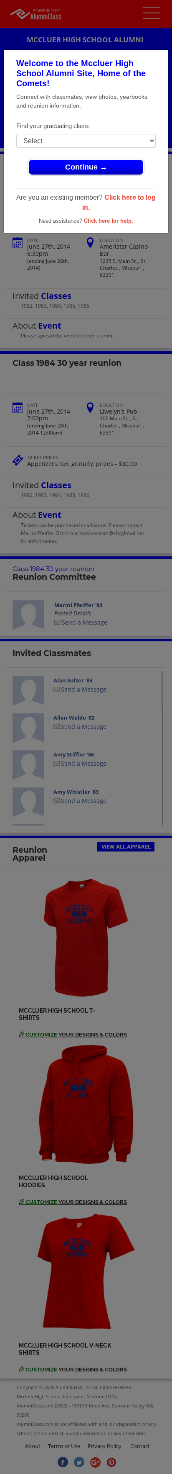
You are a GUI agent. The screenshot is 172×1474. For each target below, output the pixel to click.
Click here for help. (108, 221)
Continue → (86, 167)
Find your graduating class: (53, 125)
